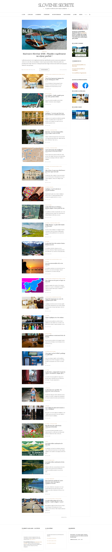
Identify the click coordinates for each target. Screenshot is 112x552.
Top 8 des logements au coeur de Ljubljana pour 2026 (54, 299)
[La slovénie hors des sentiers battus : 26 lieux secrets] (32, 248)
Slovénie (47, 147)
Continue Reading (44, 69)
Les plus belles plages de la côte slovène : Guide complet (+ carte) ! (54, 501)
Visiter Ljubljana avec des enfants (54, 317)
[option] (44, 35)
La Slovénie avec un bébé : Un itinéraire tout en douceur (53, 390)
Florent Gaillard (26, 69)
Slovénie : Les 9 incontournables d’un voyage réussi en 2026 (54, 132)
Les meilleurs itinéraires (51, 538)
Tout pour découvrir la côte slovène (53, 498)
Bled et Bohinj (48, 93)
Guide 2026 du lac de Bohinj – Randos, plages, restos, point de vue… (55, 207)
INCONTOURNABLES (56, 14)
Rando (58, 222)
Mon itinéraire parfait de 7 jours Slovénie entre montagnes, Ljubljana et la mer (54, 482)
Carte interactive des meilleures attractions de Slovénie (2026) (54, 150)
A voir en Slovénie (53, 147)
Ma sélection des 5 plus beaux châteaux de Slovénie (53, 426)
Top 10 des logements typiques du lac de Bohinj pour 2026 (54, 79)
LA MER (74, 14)
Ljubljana (47, 111)
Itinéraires (44, 51)
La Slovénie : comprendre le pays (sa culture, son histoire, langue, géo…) (55, 372)
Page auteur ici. (33, 539)
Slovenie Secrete (56, 5)
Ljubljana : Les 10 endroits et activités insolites (53, 189)
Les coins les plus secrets (51, 540)
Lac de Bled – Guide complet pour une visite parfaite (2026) (54, 96)
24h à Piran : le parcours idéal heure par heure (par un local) (55, 171)
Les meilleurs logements (79, 73)
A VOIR (23, 14)
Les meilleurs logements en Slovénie (53, 74)
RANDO (80, 14)
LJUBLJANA (30, 14)
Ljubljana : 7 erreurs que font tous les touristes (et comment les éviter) (55, 114)
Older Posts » (64, 517)
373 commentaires (64, 69)
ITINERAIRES (46, 14)
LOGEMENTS (38, 14)
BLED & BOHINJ (67, 14)
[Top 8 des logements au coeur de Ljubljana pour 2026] (32, 302)
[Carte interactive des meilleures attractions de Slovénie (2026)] (32, 154)
